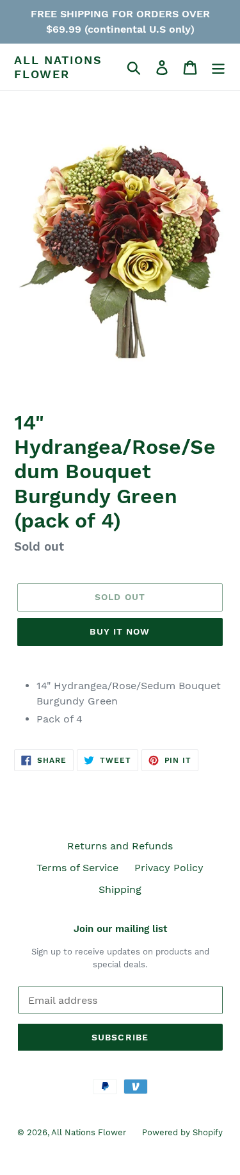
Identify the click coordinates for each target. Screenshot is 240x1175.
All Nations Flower (58, 67)
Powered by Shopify (182, 1132)
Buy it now (120, 631)
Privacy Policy (169, 868)
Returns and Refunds (120, 846)
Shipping (120, 889)
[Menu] (218, 67)
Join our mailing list (120, 929)
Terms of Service (77, 868)
